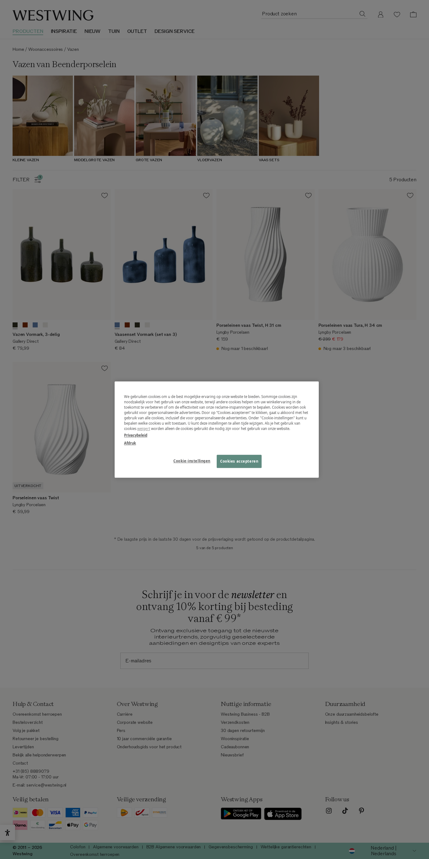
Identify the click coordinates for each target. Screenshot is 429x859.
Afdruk (130, 443)
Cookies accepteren (239, 461)
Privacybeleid (135, 435)
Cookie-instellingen (191, 461)
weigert (143, 428)
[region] (217, 429)
